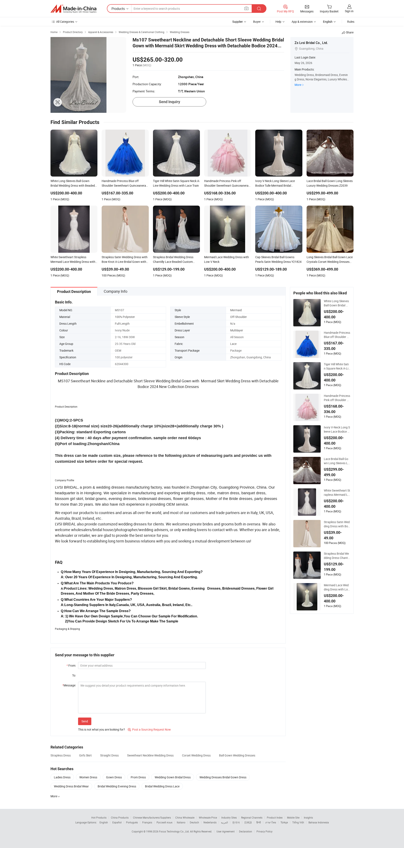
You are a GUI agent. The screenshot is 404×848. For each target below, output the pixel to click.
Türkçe (284, 822)
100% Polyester (125, 317)
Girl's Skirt (85, 755)
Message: (69, 685)
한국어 (236, 822)
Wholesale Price (208, 817)
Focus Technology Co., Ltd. (174, 831)
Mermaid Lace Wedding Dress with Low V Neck (337, 587)
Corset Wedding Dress (196, 755)
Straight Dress (109, 755)
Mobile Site (293, 817)
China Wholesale (184, 817)
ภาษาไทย (270, 822)
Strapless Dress (60, 755)
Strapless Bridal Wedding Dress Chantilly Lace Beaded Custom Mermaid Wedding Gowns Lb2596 (337, 556)
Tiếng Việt (298, 822)
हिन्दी (258, 822)
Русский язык (164, 822)
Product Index (275, 817)
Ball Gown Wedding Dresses (237, 755)
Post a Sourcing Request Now (149, 729)
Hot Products (98, 817)
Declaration (245, 831)
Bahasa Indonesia (318, 822)
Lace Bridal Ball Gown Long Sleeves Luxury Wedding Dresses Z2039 (337, 461)
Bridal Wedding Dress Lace (162, 786)
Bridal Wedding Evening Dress (117, 786)
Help (278, 22)
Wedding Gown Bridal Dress (173, 777)
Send (84, 721)
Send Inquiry (169, 102)
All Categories (65, 22)
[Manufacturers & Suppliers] (73, 8)
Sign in (349, 11)
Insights (308, 817)
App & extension (302, 22)
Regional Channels (251, 817)
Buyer (257, 22)
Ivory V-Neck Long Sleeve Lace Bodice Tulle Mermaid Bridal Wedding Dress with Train (337, 429)
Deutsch (194, 822)
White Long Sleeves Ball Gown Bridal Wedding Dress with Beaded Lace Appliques (337, 303)
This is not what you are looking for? (101, 729)
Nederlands (210, 822)
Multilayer (236, 330)
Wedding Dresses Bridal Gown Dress (222, 777)
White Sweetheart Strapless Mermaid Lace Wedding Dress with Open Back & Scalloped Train (337, 492)
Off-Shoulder (238, 317)
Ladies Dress (62, 777)
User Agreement (226, 831)
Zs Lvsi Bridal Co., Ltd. (311, 42)
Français (147, 822)
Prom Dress (138, 777)
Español (117, 822)
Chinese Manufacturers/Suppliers (152, 817)
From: (71, 665)
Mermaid (236, 310)
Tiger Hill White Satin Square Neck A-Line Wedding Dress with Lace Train (337, 366)
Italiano (181, 822)
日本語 (248, 822)
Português (132, 822)
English (104, 822)
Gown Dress (114, 777)
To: (74, 675)
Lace (233, 344)
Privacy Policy (264, 831)
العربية (224, 822)
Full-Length (122, 324)
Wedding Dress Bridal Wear (71, 786)
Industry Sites (229, 817)
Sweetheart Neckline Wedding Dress (150, 755)
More (298, 85)
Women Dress (88, 777)
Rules (350, 22)
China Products (120, 817)
